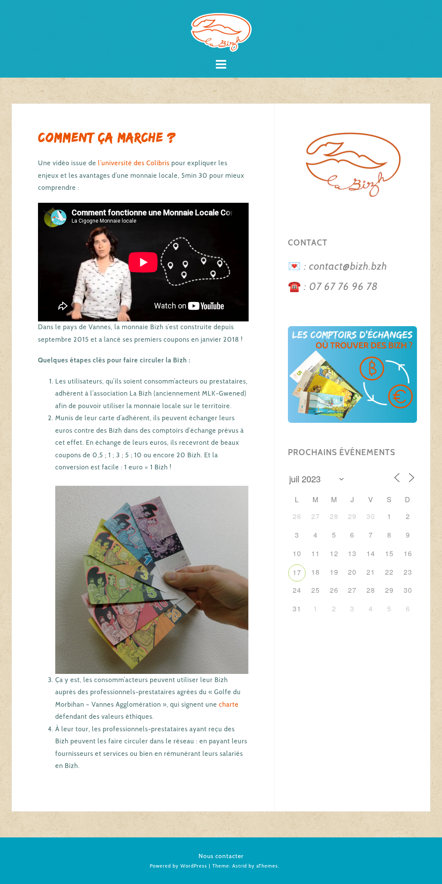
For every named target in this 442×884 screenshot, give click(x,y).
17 (297, 572)
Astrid (239, 866)
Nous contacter (221, 856)
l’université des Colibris (133, 163)
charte (229, 704)
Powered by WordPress (178, 866)
